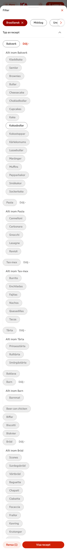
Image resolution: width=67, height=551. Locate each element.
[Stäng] (62, 10)
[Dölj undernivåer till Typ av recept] (60, 32)
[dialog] (33, 278)
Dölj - (26, 43)
